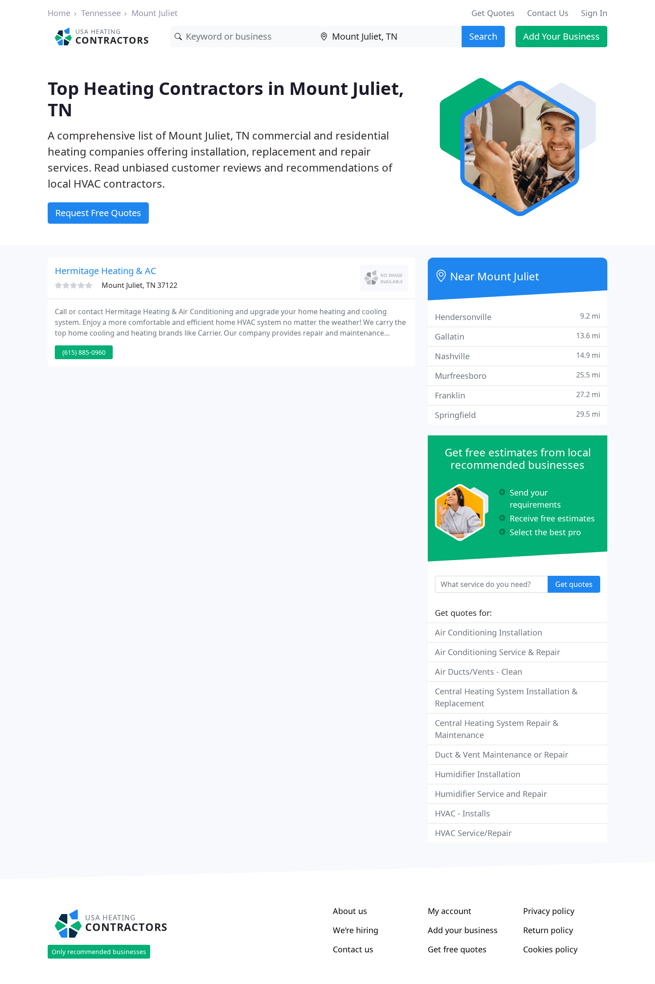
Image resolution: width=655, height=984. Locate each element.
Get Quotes (493, 13)
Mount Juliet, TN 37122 (139, 285)
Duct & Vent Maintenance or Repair (501, 754)
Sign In (594, 13)
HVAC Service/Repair (473, 833)
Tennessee (101, 13)
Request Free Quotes (98, 213)
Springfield (517, 414)
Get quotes (574, 584)
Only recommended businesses (99, 951)
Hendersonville (517, 316)
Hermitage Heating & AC (105, 271)
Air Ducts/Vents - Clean (478, 671)
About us (350, 911)
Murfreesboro (517, 375)
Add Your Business (561, 36)
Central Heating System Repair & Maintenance (496, 729)
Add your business (463, 930)
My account (449, 911)
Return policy (548, 930)
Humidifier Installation (477, 774)
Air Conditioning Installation (488, 632)
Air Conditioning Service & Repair (497, 652)
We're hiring (355, 930)
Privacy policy (548, 911)
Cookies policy (550, 949)
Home (59, 13)
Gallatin (517, 336)
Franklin (517, 395)
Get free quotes (457, 949)
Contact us (353, 949)
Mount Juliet (154, 13)
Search (483, 36)
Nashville (517, 355)
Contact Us (548, 13)
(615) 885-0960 (84, 352)
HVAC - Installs (462, 813)
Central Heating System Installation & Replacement (506, 697)
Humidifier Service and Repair (491, 793)
